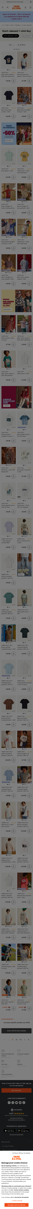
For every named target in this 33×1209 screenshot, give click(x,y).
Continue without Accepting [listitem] (21, 1153)
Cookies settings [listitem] (17, 1201)
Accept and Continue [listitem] (16, 1205)
